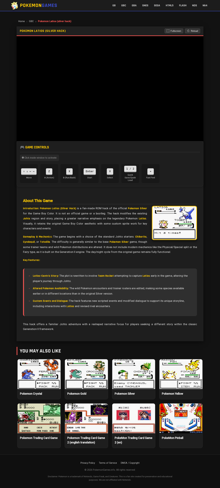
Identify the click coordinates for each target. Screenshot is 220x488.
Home (21, 21)
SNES (145, 5)
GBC (123, 5)
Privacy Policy (88, 463)
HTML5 (169, 5)
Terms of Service (108, 463)
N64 (205, 5)
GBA (134, 5)
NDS (194, 5)
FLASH (183, 5)
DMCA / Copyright (130, 463)
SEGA (157, 5)
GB (114, 5)
